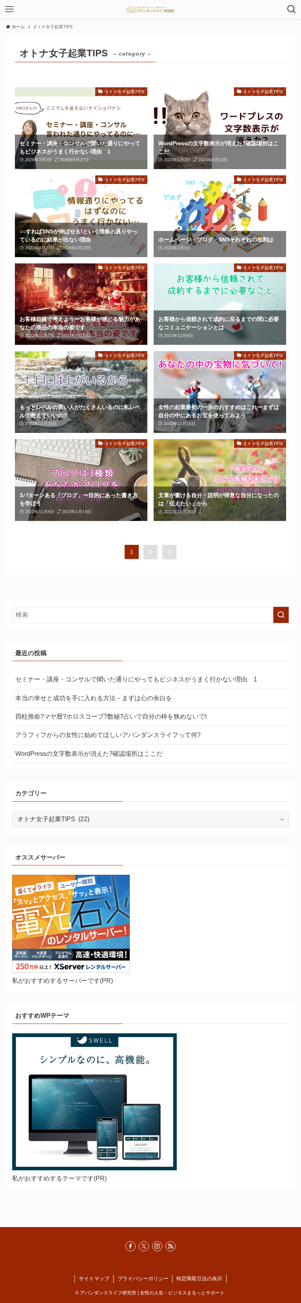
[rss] (170, 1246)
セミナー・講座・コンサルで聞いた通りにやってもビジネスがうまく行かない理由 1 (136, 679)
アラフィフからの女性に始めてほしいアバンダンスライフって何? (108, 735)
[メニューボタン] (9, 9)
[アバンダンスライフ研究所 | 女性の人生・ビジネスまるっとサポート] (150, 9)
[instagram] (157, 1246)
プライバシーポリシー (143, 1278)
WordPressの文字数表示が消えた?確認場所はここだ (89, 753)
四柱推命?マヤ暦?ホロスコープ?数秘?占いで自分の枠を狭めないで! (111, 716)
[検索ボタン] (291, 9)
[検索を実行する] (281, 615)
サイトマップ (94, 1278)
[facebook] (130, 1246)
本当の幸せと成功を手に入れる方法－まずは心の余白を (93, 698)
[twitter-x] (144, 1246)
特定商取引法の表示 (199, 1278)
